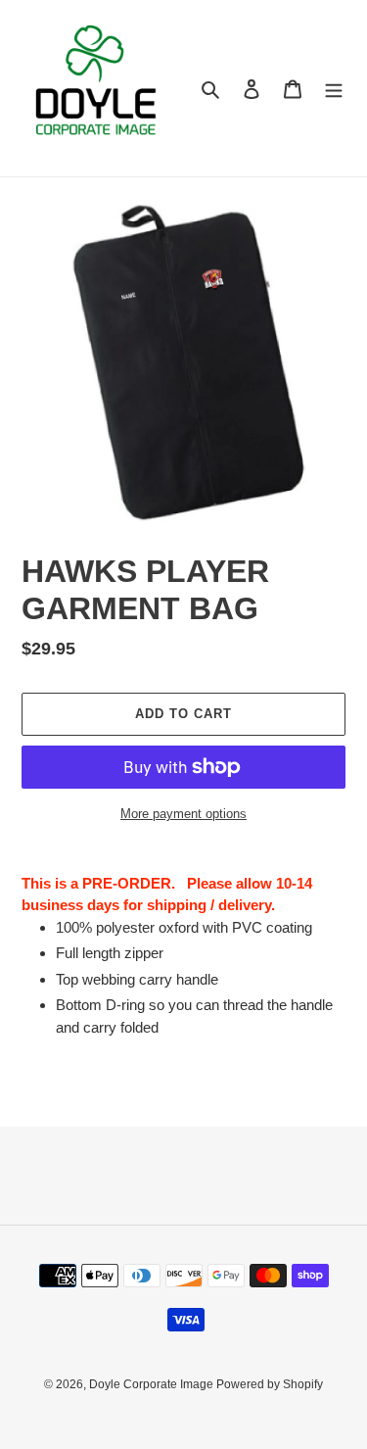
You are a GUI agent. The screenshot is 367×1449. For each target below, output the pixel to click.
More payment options (183, 813)
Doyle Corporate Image (152, 1384)
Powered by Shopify (269, 1384)
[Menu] (333, 89)
